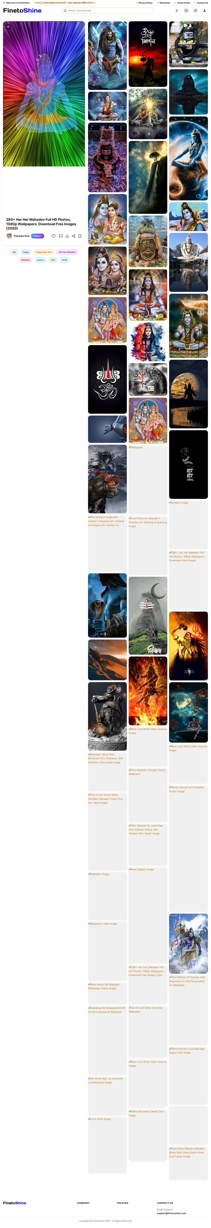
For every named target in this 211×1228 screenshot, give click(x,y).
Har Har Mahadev (67, 252)
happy (26, 252)
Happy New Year (44, 252)
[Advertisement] (44, 194)
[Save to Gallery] (123, 30)
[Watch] (186, 10)
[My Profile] (204, 10)
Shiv (53, 260)
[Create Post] (195, 10)
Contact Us (202, 3)
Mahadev (25, 260)
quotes (40, 260)
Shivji (64, 260)
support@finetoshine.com (171, 1213)
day (14, 252)
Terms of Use (183, 3)
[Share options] (123, 25)
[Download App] (177, 10)
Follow (37, 236)
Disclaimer (165, 3)
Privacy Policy (145, 3)
